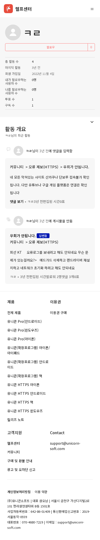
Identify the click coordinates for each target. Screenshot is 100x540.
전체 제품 (14, 312)
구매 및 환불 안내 (19, 460)
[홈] (8, 8)
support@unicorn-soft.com (65, 446)
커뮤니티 (17, 166)
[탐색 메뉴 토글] (92, 8)
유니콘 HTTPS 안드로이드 (26, 393)
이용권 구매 (58, 312)
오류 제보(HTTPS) (43, 166)
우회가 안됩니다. (76, 166)
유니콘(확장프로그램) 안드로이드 (28, 364)
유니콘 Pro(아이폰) (21, 338)
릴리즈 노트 (15, 419)
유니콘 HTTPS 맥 (20, 402)
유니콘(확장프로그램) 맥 (24, 375)
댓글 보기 (17, 201)
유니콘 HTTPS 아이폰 (23, 384)
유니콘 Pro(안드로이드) (24, 321)
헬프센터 (13, 443)
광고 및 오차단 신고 (21, 469)
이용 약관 (41, 491)
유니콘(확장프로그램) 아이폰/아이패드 (28, 350)
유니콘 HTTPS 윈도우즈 (25, 410)
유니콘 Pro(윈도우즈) (23, 330)
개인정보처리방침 (19, 491)
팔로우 (51, 47)
